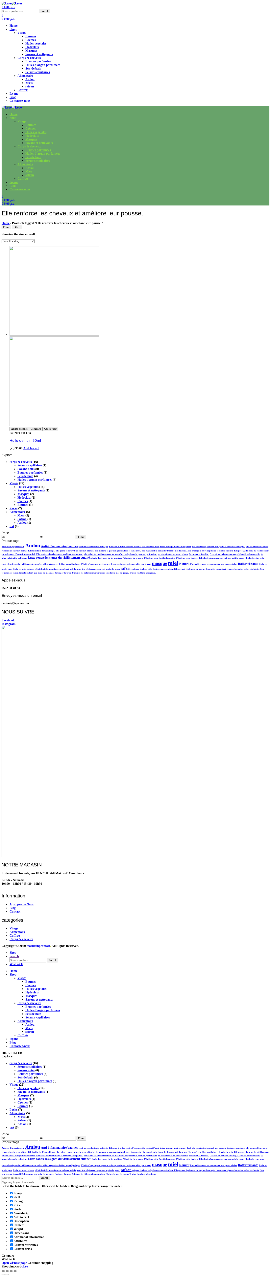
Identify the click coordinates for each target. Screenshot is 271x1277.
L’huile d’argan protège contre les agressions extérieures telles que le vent (116, 564)
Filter (81, 536)
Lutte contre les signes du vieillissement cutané (59, 557)
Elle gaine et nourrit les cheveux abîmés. (75, 551)
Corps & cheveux (29, 57)
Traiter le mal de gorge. (117, 573)
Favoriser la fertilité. (199, 554)
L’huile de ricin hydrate (187, 558)
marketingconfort (38, 946)
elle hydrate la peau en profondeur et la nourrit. (118, 551)
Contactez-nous (20, 100)
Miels (29, 82)
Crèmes (30, 40)
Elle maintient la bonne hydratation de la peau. (164, 551)
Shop (13, 29)
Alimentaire (25, 75)
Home (13, 25)
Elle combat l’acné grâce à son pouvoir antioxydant (166, 546)
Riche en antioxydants (23, 569)
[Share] (7, 1271)
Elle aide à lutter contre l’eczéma (125, 546)
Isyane (14, 93)
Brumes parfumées (38, 61)
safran (29, 86)
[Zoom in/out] (15, 1271)
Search (44, 11)
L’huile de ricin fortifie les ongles (159, 558)
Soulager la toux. (63, 573)
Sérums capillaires (37, 72)
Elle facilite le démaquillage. (41, 551)
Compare (36, 428)
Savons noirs (26, 469)
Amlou (30, 79)
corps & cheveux (21, 461)
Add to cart (31, 448)
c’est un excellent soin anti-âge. (93, 546)
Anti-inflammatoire (54, 546)
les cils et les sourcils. (250, 554)
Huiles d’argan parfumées (42, 65)
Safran (22, 519)
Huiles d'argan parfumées (34, 479)
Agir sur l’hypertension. (13, 546)
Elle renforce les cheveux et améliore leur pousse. (59, 554)
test (12, 526)
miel (173, 563)
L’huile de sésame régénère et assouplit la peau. (221, 558)
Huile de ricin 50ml (25, 440)
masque (159, 563)
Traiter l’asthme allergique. (143, 573)
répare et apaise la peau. (108, 569)
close (24, 1266)
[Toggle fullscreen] (11, 1271)
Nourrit (184, 564)
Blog (13, 97)
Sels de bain (33, 68)
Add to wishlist (19, 428)
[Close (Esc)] (3, 1271)
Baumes (30, 36)
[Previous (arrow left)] (3, 1274)
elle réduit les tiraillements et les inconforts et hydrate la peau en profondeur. (120, 554)
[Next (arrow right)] (7, 1274)
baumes (72, 546)
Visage (21, 32)
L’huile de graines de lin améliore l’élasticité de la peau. (116, 558)
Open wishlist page (14, 1262)
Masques (31, 50)
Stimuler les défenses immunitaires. (88, 573)
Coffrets (22, 90)
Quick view (50, 428)
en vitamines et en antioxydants (173, 554)
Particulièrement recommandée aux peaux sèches (213, 564)
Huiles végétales (35, 43)
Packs (13, 508)
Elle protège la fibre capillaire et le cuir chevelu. (210, 551)
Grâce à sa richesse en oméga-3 (225, 554)
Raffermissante (248, 564)
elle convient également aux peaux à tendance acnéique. (218, 546)
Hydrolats (32, 47)
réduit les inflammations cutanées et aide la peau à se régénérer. (65, 569)
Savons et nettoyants (39, 54)
